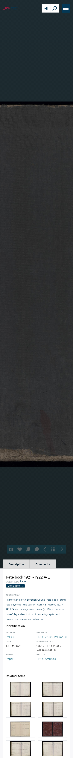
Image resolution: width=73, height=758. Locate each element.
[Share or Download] (11, 549)
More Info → (15, 585)
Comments (43, 564)
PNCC (9, 637)
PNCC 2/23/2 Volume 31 (51, 637)
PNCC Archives (46, 658)
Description (16, 564)
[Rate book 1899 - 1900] (20, 689)
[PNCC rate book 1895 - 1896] (20, 729)
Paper (9, 658)
